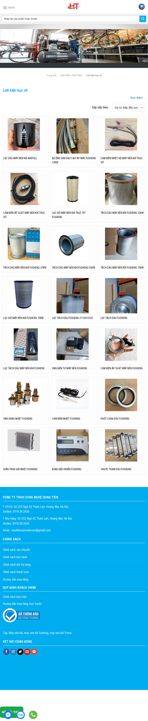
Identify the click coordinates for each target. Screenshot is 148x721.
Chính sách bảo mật (15, 597)
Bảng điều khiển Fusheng (66, 469)
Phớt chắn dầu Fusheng (115, 418)
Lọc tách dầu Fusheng (114, 318)
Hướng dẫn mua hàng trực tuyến (22, 604)
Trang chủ (51, 75)
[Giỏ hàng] (142, 7)
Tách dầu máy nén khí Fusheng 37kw (24, 267)
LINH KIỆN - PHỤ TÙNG (71, 75)
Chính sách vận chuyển (16, 550)
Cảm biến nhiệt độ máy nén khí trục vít (122, 160)
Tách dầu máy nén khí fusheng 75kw (122, 267)
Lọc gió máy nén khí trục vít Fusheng (69, 215)
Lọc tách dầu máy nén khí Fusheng (24, 368)
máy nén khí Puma (60, 633)
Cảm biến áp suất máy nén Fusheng (122, 368)
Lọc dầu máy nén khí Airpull (20, 158)
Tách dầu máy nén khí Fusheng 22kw (122, 212)
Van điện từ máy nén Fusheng (69, 368)
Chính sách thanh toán (16, 572)
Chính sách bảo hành (15, 557)
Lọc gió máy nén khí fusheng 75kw (23, 318)
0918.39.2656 (20, 715)
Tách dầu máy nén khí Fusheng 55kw (73, 267)
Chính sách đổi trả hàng (17, 564)
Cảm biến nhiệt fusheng (66, 418)
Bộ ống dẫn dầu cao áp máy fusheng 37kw (74, 160)
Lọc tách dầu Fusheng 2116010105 (72, 318)
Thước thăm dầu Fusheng (116, 469)
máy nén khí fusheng (36, 633)
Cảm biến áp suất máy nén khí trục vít (24, 215)
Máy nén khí (16, 633)
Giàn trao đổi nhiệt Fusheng (20, 469)
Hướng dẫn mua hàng (15, 579)
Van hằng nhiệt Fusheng (17, 418)
